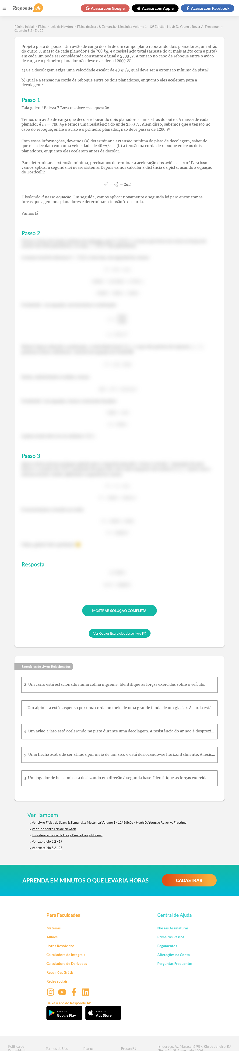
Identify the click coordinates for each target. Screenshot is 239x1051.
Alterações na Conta (173, 955)
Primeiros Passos (170, 937)
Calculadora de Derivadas (66, 963)
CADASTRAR (189, 880)
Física (42, 26)
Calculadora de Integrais (65, 955)
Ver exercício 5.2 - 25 (47, 848)
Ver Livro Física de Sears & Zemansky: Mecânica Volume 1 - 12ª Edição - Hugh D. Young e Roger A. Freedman (110, 822)
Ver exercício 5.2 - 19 (47, 841)
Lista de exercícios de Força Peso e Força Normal (67, 835)
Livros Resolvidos (60, 946)
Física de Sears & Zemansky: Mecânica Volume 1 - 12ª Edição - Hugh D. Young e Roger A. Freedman (148, 26)
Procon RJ (128, 1048)
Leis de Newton (62, 26)
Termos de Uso (57, 1048)
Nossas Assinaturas (173, 928)
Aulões (52, 937)
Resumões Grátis (60, 972)
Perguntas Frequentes (175, 963)
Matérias (53, 928)
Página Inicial (24, 26)
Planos (88, 1048)
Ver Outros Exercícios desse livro (117, 633)
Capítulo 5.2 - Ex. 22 (28, 30)
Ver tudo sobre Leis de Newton (54, 829)
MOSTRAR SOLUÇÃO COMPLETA (119, 610)
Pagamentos (167, 946)
